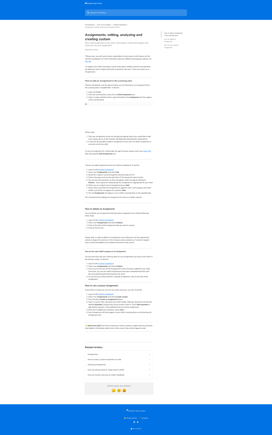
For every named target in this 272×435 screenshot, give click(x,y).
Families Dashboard (119, 25)
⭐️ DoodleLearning (130, 418)
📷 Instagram (143, 418)
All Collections (90, 25)
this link (88, 61)
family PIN (147, 151)
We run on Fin (137, 429)
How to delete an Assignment (170, 40)
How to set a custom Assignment (171, 46)
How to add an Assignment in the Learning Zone (173, 34)
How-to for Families (104, 25)
